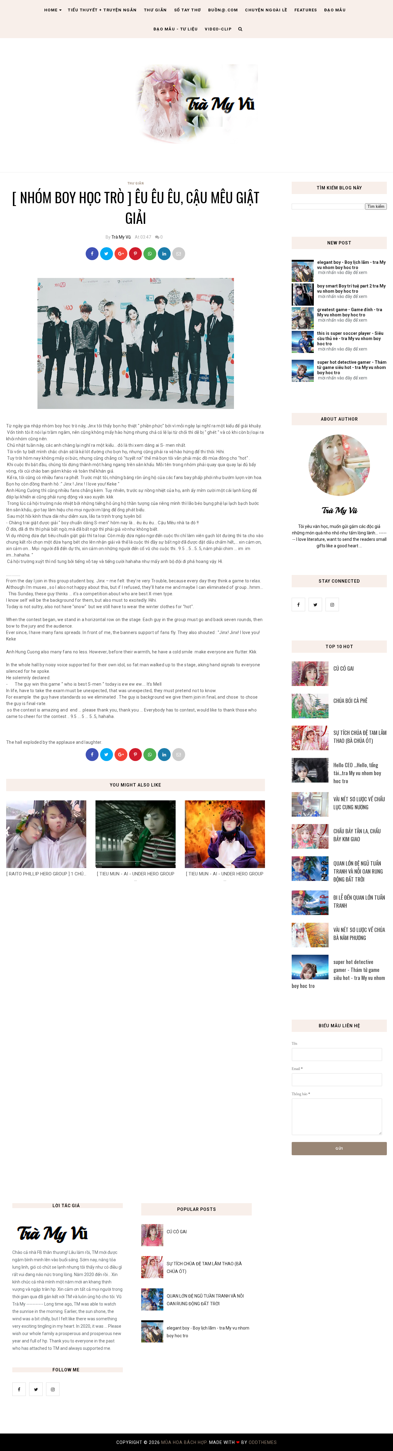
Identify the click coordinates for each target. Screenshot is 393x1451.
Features (305, 10)
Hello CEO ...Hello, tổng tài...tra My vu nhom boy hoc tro (357, 773)
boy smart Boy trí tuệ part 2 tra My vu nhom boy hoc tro (351, 288)
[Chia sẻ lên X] (106, 253)
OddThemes (263, 1442)
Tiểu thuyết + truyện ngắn (102, 10)
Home (51, 10)
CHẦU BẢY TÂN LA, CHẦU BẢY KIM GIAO (357, 835)
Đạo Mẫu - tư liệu (176, 29)
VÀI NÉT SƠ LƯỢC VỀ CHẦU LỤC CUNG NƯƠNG (359, 803)
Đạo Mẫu (335, 10)
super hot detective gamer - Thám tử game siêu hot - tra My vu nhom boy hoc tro (352, 367)
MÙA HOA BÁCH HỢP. (185, 1442)
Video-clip (218, 29)
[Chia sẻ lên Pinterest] (178, 253)
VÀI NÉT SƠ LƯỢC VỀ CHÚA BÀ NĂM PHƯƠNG (359, 934)
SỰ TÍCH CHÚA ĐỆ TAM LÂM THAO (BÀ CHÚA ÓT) (360, 736)
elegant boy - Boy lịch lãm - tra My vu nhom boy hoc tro (351, 265)
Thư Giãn (135, 183)
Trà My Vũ (121, 237)
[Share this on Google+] (121, 253)
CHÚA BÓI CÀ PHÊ (350, 700)
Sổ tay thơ (187, 10)
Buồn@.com (223, 10)
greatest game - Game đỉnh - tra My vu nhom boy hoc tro (349, 312)
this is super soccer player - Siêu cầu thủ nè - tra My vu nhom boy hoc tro (350, 338)
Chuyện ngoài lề (266, 10)
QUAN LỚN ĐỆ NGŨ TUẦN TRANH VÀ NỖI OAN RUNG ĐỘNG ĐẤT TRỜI (358, 871)
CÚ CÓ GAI (343, 668)
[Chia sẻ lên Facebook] (92, 253)
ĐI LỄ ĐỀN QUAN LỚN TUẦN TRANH (359, 901)
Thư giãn (155, 10)
